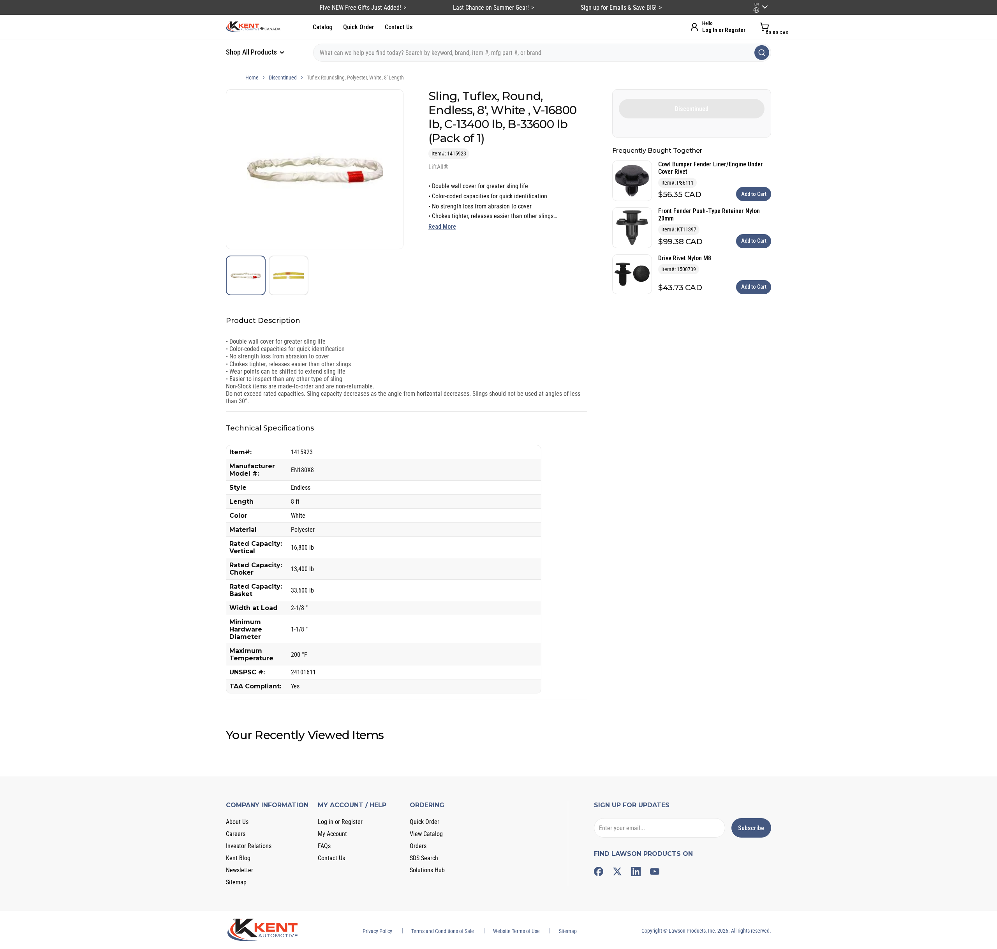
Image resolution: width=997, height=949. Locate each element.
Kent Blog (238, 858)
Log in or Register (340, 822)
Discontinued (283, 77)
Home (252, 77)
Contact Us (399, 27)
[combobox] (542, 53)
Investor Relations (248, 846)
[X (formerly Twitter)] (617, 871)
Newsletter (239, 870)
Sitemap (236, 882)
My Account (332, 834)
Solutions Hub (427, 870)
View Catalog (426, 834)
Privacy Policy (377, 931)
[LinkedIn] (636, 871)
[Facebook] (598, 871)
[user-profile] (756, 10)
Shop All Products (252, 52)
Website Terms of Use (516, 931)
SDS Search (424, 858)
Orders (418, 846)
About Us (237, 822)
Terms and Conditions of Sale (442, 931)
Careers (235, 834)
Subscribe (751, 828)
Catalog (323, 27)
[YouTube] (654, 871)
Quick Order (358, 27)
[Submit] (761, 52)
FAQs (324, 846)
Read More (442, 226)
